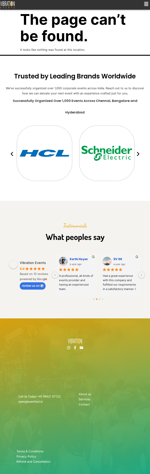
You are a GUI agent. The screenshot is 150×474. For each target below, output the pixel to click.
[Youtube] (81, 348)
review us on (31, 285)
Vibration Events (33, 263)
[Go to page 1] (97, 299)
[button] (146, 4)
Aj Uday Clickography (125, 259)
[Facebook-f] (75, 348)
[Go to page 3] (102, 299)
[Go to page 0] (93, 299)
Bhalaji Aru (77, 259)
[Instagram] (68, 348)
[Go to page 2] (99, 299)
